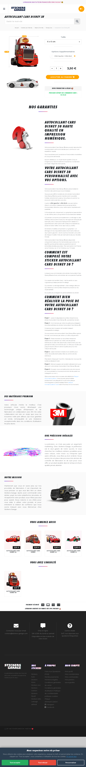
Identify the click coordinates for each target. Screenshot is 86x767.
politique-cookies (51, 696)
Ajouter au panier (62, 77)
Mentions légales (51, 680)
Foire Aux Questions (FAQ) (52, 673)
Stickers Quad (34, 694)
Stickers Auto (34, 675)
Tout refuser (42, 763)
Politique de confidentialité (52, 692)
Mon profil (69, 671)
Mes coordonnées (72, 674)
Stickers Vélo (36, 699)
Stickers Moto (34, 681)
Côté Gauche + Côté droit (63, 56)
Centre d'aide (70, 631)
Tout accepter (15, 763)
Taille (63, 37)
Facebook (50, 707)
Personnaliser (70, 763)
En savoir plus (71, 756)
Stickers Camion (34, 689)
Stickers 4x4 (36, 685)
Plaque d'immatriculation (51, 700)
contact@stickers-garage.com (16, 633)
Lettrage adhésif (34, 703)
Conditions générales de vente (53, 684)
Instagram (50, 704)
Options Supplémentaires (63, 52)
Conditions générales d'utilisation (53, 689)
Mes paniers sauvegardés (70, 681)
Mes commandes (71, 677)
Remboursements (52, 677)
